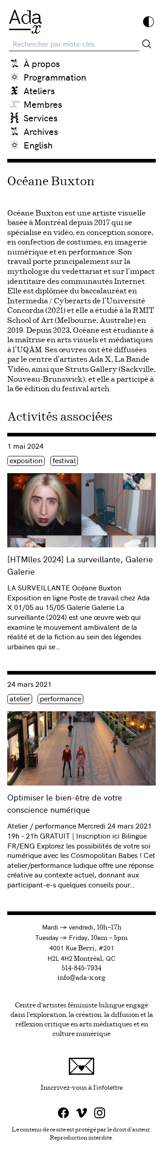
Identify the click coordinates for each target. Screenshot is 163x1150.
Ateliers (39, 90)
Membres (43, 103)
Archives (41, 131)
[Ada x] (25, 21)
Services (41, 117)
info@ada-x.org (81, 978)
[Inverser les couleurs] (148, 21)
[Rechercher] (146, 44)
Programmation (55, 76)
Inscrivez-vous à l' (98, 1087)
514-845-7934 (81, 968)
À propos (42, 63)
